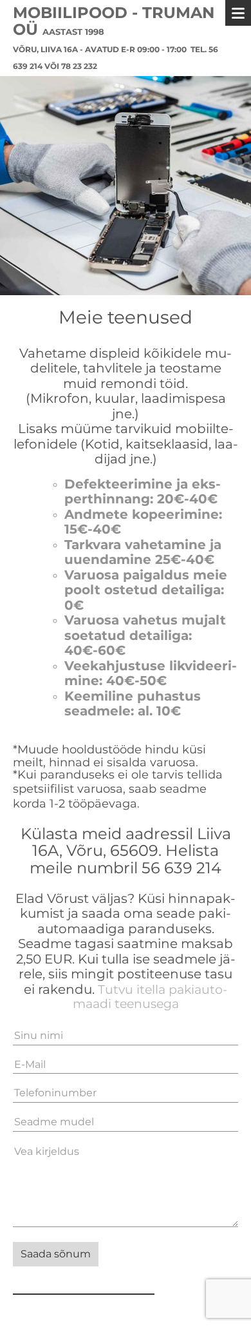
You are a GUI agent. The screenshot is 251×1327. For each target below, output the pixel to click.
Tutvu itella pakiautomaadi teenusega (150, 997)
